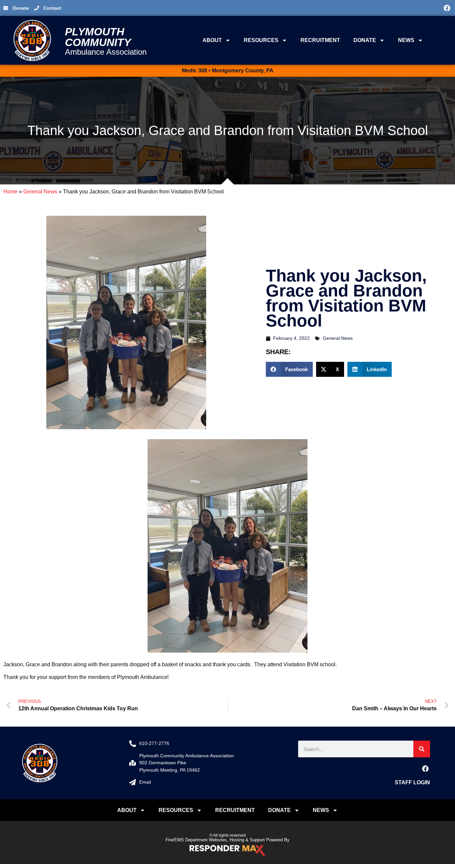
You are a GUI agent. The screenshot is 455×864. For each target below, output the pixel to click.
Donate (364, 40)
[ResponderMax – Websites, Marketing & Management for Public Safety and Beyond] (227, 850)
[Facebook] (447, 8)
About (212, 40)
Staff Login (412, 782)
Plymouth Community (98, 37)
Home (10, 191)
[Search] (421, 749)
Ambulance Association (106, 51)
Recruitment (320, 40)
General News (40, 191)
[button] (340, 8)
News (406, 40)
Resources (261, 40)
